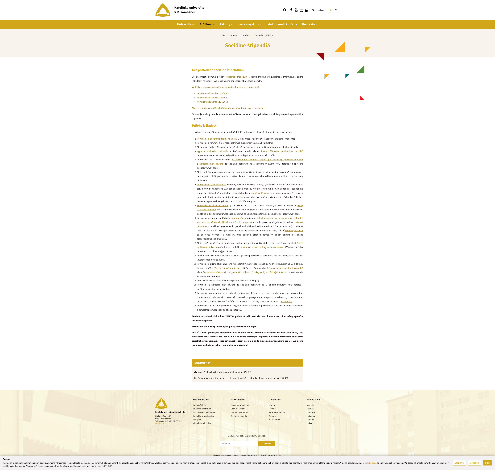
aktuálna (261, 217)
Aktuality (310, 405)
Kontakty (308, 24)
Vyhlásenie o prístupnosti (267, 455)
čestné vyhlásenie (259, 192)
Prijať (487, 462)
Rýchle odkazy (318, 10)
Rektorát (272, 416)
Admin (280, 455)
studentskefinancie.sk (236, 76)
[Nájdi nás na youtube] (296, 9)
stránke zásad (371, 462)
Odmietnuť (474, 462)
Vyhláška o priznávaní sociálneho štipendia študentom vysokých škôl (225, 86)
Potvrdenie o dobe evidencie (212, 205)
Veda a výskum (249, 24)
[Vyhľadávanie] (284, 9)
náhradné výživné (219, 222)
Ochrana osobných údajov (249, 455)
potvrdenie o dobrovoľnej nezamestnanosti (262, 247)
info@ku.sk (159, 423)
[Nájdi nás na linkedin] (306, 9)
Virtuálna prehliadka (202, 423)
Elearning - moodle (239, 416)
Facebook (311, 412)
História (272, 408)
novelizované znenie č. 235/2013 (212, 97)
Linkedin (310, 423)
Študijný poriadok (238, 408)
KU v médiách (274, 419)
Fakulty (225, 24)
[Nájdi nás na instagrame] (301, 9)
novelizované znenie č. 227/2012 (212, 93)
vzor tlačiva (286, 301)
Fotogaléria (198, 419)
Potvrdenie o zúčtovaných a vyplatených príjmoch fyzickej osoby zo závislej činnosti (243, 272)
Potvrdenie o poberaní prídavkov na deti (216, 138)
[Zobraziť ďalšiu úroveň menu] (325, 10)
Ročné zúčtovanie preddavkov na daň (282, 151)
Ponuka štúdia (199, 405)
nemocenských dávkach (211, 163)
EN (336, 10)
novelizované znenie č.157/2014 (212, 101)
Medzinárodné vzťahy (282, 24)
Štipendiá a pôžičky (263, 35)
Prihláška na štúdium (202, 408)
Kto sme (272, 405)
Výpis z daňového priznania (212, 151)
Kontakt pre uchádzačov (203, 416)
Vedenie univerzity (277, 412)
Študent (246, 35)
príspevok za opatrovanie (279, 217)
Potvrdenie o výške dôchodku (211, 184)
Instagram (311, 416)
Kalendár (310, 408)
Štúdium (206, 24)
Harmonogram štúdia (240, 412)
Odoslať (267, 443)
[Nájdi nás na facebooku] (291, 9)
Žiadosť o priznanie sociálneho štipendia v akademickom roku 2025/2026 (227, 108)
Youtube (310, 419)
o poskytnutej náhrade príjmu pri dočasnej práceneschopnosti (267, 159)
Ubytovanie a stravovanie (204, 412)
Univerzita (184, 24)
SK (331, 10)
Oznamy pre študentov (240, 405)
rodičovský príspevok (241, 222)
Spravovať (459, 462)
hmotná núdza (238, 217)
